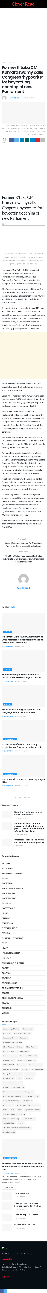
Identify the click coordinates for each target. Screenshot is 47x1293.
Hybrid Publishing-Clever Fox (27, 1105)
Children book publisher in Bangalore (18, 1092)
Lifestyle (6, 958)
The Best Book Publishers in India (16, 1128)
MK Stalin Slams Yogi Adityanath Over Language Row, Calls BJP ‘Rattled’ (21, 711)
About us (16, 1270)
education (7, 923)
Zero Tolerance (21, 1193)
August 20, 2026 (20, 1173)
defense (6, 918)
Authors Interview (12, 873)
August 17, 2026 (20, 1218)
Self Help (6, 978)
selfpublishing (9, 1123)
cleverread (27, 1101)
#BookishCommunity (22, 1033)
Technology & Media (12, 998)
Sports (5, 993)
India (5, 1110)
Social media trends (12, 988)
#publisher (21, 1065)
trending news (9, 1132)
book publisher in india (12, 1074)
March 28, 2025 (20, 681)
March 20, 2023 (20, 818)
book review (29, 1074)
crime (5, 913)
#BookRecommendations (13, 1047)
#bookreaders (22, 1038)
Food (4, 943)
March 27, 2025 (20, 716)
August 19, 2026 (20, 1197)
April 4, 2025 (19, 646)
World (5, 1013)
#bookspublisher (9, 1056)
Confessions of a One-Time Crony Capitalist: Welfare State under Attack (21, 746)
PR (20, 1267)
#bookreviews (8, 1051)
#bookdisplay (27, 1029)
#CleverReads (9, 1060)
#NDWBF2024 (8, 1065)
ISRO (12, 1110)
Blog (23, 1270)
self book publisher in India (14, 1114)
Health (5, 948)
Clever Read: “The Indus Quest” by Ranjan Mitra (23, 781)
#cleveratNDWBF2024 (28, 1056)
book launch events (12, 888)
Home (4, 63)
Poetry (5, 968)
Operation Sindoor (32, 1110)
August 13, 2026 (20, 1228)
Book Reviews (10, 739)
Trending (6, 1008)
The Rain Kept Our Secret (26, 1214)
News (37, 1267)
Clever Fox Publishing (23, 1254)
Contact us (5, 1270)
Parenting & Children (13, 963)
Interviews (27, 1267)
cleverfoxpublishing (11, 1101)
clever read (8, 1105)
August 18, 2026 (20, 1209)
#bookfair (7, 1033)
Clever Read (14, 98)
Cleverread (11, 1254)
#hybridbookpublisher (27, 1060)
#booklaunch (8, 1038)
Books (12, 1264)
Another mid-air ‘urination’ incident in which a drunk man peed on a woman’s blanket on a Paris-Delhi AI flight (29, 827)
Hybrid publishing (11, 953)
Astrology (7, 868)
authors (25, 1069)
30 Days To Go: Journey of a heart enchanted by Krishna (27, 1204)
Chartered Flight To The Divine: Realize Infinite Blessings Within (29, 841)
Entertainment (9, 928)
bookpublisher (37, 1069)
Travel (5, 1003)
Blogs (5, 878)
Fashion (6, 933)
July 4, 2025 (19, 846)
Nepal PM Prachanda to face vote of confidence (28, 813)
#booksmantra (23, 1051)
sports (20, 1123)
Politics (11, 63)
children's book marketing (13, 1087)
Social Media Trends (9, 1267)
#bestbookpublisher (11, 1029)
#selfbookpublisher (11, 1069)
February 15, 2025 (21, 751)
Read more (8, 1187)
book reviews (8, 1078)
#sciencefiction (35, 1065)
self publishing (9, 983)
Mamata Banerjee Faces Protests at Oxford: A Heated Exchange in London (21, 676)
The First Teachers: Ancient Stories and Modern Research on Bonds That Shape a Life (23, 1166)
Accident (6, 863)
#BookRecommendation (12, 1042)
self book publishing (11, 1119)
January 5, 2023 (21, 834)
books (19, 1078)
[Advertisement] (23, 33)
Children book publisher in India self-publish (21, 1096)
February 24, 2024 (21, 786)
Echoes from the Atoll (24, 1224)
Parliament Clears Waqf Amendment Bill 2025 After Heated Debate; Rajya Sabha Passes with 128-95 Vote (22, 639)
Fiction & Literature (12, 938)
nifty (20, 1110)
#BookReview (31, 1047)
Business (6, 903)
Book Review (8, 893)
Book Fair (7, 883)
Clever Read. (23, 4)
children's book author (12, 1083)
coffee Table (8, 908)
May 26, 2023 (29, 98)
